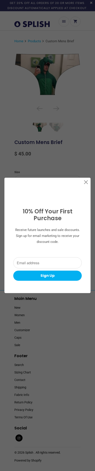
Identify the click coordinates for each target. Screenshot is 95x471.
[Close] (86, 182)
